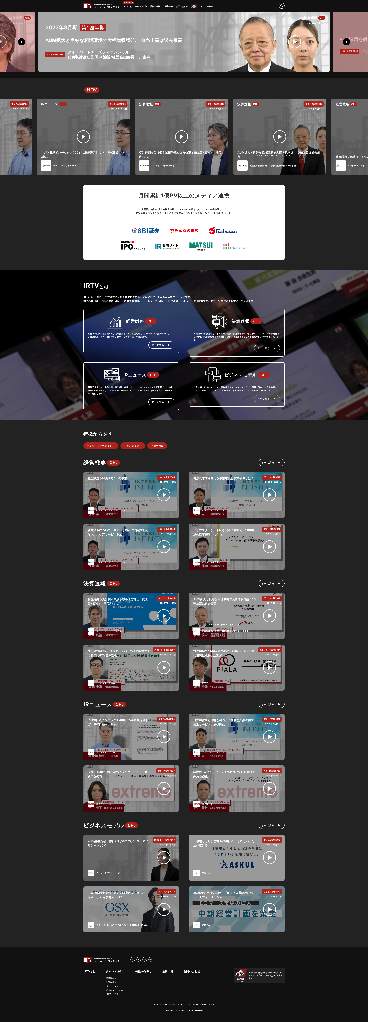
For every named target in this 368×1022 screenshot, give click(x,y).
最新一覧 (169, 6)
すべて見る (158, 345)
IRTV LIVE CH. (113, 994)
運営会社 (213, 1004)
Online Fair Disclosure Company (168, 1004)
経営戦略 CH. (112, 978)
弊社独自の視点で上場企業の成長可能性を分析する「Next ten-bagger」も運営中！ (265, 975)
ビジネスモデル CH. (115, 990)
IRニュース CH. (113, 986)
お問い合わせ (182, 6)
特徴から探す (156, 6)
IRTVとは (128, 6)
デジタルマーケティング (101, 445)
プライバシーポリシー (196, 1004)
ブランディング (133, 445)
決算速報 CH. (112, 982)
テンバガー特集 (205, 6)
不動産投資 (157, 445)
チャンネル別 (141, 6)
